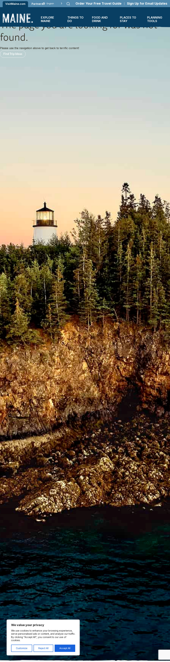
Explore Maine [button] (47, 19)
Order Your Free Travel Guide (99, 3)
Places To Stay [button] (128, 19)
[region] (43, 637)
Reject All (43, 648)
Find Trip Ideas (12, 53)
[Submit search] (68, 3)
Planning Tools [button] (154, 19)
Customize (21, 648)
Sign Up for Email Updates (147, 3)
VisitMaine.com (15, 3)
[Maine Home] (18, 18)
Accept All (64, 648)
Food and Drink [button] (100, 19)
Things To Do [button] (75, 19)
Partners (37, 3)
